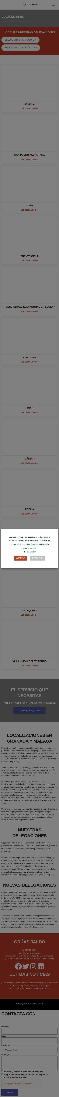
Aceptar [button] (20, 558)
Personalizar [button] (30, 552)
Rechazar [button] (37, 558)
